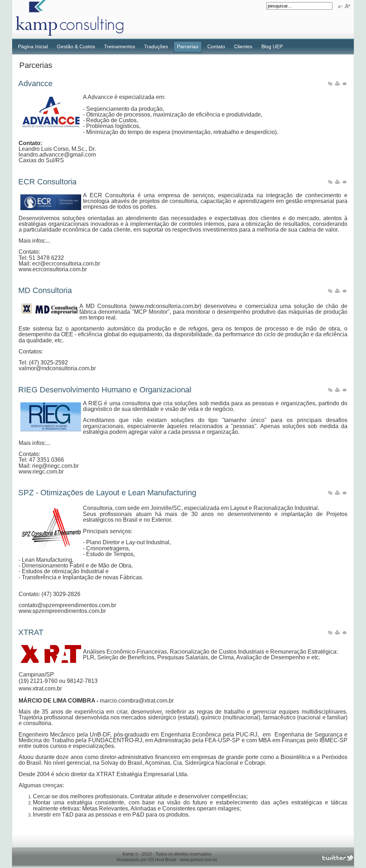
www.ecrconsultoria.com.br (53, 269)
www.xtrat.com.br (40, 688)
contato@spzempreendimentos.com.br (67, 605)
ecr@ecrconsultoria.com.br (66, 264)
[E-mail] (344, 85)
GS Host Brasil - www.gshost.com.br (182, 859)
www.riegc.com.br (41, 471)
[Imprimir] (337, 85)
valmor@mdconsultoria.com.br (57, 368)
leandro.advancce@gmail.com (57, 155)
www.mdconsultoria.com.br (165, 306)
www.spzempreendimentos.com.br (62, 611)
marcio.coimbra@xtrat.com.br (137, 701)
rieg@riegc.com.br (55, 466)
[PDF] (330, 85)
